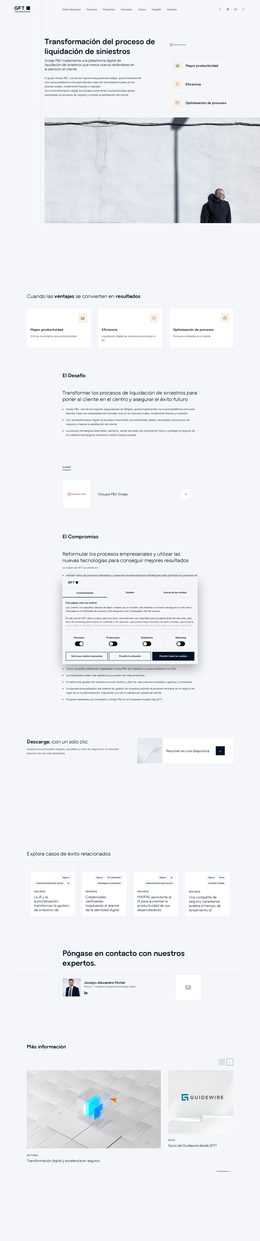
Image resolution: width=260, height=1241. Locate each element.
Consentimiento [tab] (84, 593)
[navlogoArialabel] (22, 9)
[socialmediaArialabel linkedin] (86, 993)
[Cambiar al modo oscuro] (243, 9)
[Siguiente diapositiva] (230, 1062)
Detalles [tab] (130, 592)
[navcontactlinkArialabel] (235, 9)
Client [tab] (66, 467)
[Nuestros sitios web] (228, 9)
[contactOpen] (188, 987)
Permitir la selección (130, 656)
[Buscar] (220, 9)
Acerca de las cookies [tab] (175, 592)
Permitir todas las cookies (173, 656)
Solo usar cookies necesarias (86, 656)
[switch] (113, 643)
